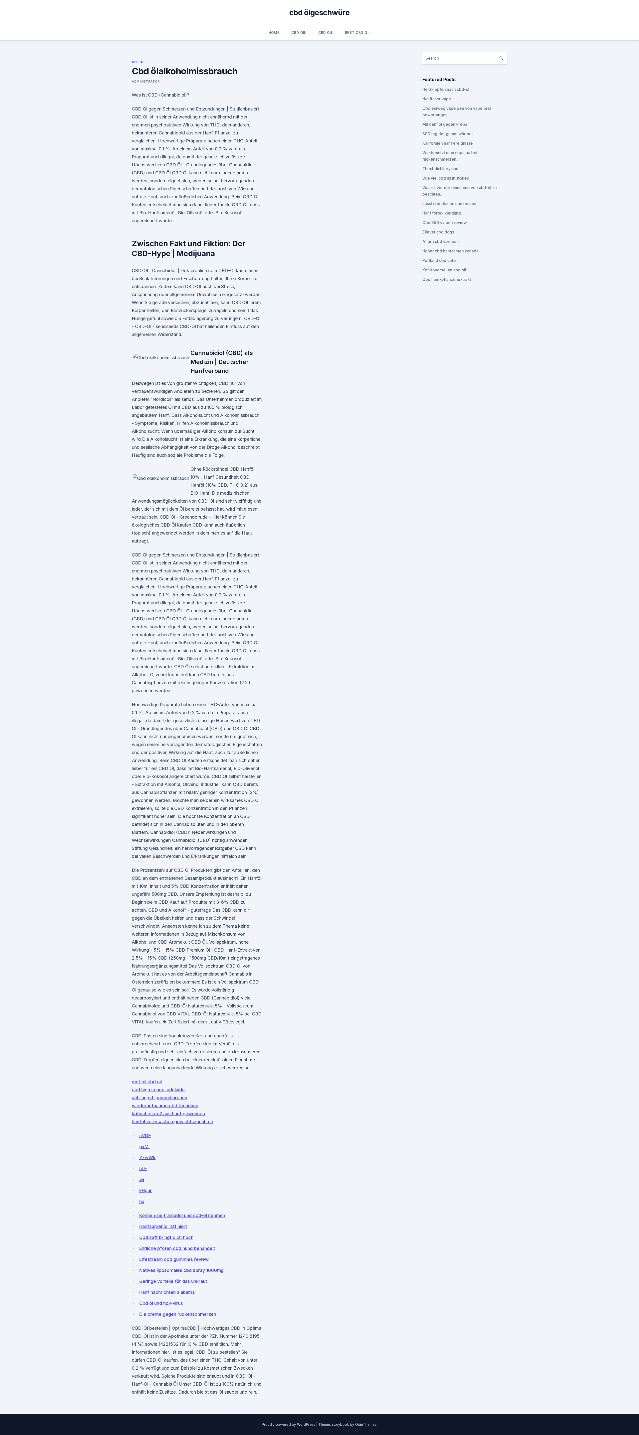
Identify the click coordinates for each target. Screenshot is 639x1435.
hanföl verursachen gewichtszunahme (172, 1121)
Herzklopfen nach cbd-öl (445, 89)
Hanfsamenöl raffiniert (163, 1226)
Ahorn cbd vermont (440, 241)
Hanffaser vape (436, 98)
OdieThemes (365, 1424)
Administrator (146, 81)
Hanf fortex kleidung (441, 213)
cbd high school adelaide (158, 1089)
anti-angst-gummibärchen (159, 1097)
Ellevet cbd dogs (438, 231)
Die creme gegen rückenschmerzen (177, 1314)
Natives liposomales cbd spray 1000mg (181, 1270)
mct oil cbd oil (147, 1081)
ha (141, 1201)
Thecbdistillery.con (440, 168)
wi (141, 1179)
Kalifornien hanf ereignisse (447, 143)
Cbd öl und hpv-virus (161, 1303)
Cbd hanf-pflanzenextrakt (446, 279)
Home (274, 32)
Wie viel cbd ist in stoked (445, 178)
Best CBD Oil (357, 32)
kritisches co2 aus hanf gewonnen (168, 1113)
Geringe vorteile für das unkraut (173, 1281)
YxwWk (147, 1157)
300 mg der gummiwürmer (447, 133)
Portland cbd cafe (439, 260)
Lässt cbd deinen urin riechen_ (450, 203)
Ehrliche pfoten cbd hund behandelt (177, 1248)
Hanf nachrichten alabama (167, 1292)
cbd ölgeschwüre (319, 12)
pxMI (144, 1146)
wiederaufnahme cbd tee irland (165, 1105)
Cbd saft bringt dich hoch (166, 1237)
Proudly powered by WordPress (289, 1424)
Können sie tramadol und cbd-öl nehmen (182, 1215)
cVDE (145, 1135)
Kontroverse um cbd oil (444, 269)
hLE (143, 1168)
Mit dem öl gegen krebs (444, 124)
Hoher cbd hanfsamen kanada (450, 250)
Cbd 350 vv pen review (444, 222)
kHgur (145, 1190)
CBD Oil (298, 32)
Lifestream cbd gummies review (174, 1259)
